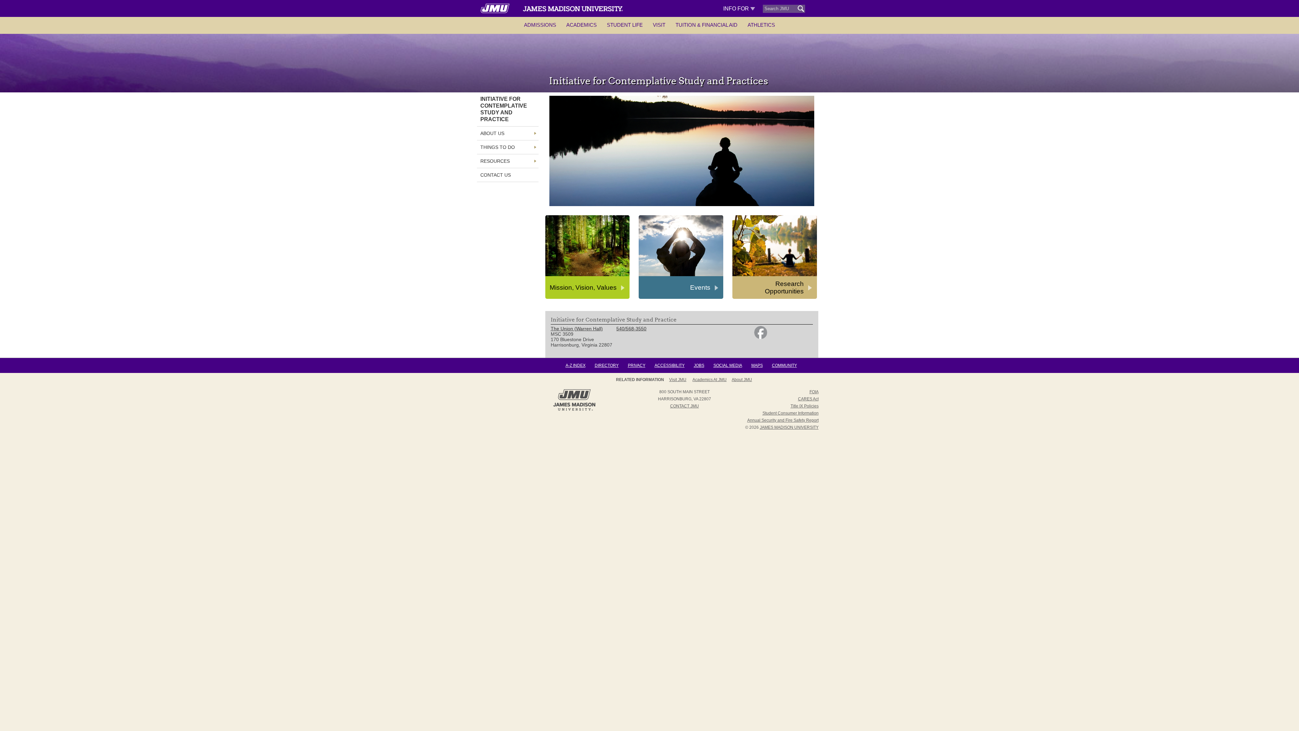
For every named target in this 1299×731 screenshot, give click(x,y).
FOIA (814, 392)
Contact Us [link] (495, 175)
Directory (607, 365)
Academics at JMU (709, 379)
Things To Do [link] (497, 147)
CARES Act (808, 399)
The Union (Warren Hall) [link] (577, 328)
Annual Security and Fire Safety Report (783, 420)
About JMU (742, 379)
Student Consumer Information (790, 413)
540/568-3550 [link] (631, 328)
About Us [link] (492, 133)
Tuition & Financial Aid (706, 25)
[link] (760, 337)
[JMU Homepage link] (574, 409)
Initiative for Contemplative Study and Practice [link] (503, 109)
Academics (581, 25)
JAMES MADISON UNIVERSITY (789, 427)
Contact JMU (684, 406)
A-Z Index (576, 365)
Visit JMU (677, 379)
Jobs (699, 365)
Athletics (761, 25)
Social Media (727, 365)
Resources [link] (495, 161)
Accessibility (670, 365)
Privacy (636, 365)
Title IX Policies (805, 406)
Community (784, 365)
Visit (659, 25)
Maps (757, 365)
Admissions (540, 25)
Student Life (625, 25)
